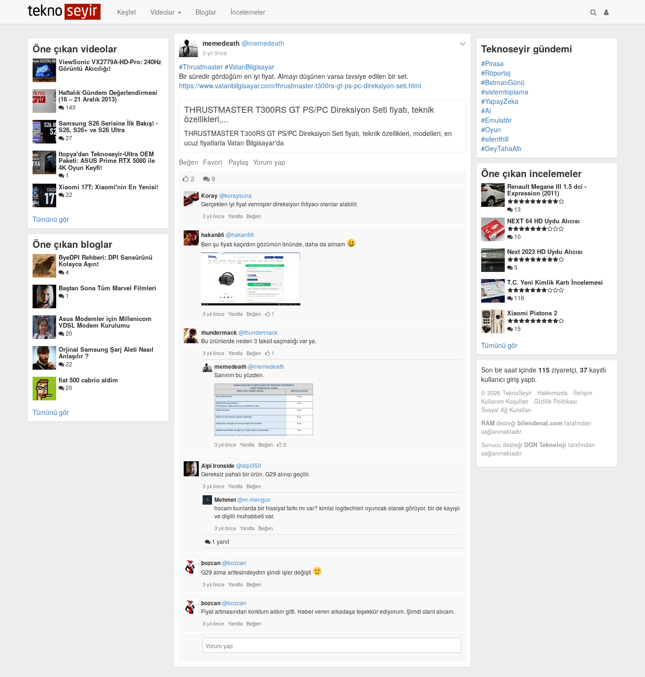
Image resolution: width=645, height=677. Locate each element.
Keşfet (126, 12)
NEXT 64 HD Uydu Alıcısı (543, 220)
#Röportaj (495, 72)
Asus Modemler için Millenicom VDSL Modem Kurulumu (105, 322)
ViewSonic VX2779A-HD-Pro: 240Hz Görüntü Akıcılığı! (110, 65)
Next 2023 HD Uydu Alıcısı (545, 251)
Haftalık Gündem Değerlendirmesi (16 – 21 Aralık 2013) (108, 95)
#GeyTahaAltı (501, 148)
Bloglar (205, 12)
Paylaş (238, 162)
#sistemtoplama (504, 91)
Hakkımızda (552, 393)
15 (517, 328)
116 (518, 298)
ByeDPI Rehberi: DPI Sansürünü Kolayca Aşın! (106, 260)
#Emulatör (496, 120)
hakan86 (227, 234)
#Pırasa (492, 63)
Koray (226, 195)
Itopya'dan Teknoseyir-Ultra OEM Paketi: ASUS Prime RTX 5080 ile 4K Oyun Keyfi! (107, 160)
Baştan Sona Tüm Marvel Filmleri (107, 287)
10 (517, 236)
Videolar (163, 12)
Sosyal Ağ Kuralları (506, 410)
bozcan (223, 563)
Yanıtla (235, 216)
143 (70, 107)
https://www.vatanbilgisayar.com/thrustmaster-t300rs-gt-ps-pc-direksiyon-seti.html (300, 85)
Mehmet (242, 499)
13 (517, 209)
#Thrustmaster (201, 66)
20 (68, 333)
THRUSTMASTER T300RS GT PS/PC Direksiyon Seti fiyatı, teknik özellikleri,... (309, 114)
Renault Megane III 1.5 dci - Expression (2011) (546, 189)
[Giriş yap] (606, 12)
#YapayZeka (499, 101)
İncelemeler (247, 12)
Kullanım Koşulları (504, 401)
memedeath (243, 43)
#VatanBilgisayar (249, 66)
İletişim (582, 393)
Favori (212, 162)
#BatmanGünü (503, 82)
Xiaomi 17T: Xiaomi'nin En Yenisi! (108, 186)
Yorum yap (269, 162)
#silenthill (495, 139)
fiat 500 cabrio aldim (88, 379)
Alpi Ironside (231, 465)
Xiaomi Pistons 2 (532, 312)
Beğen (188, 162)
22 (68, 194)
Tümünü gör (51, 219)
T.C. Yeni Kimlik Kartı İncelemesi (555, 282)
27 (68, 138)
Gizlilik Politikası (555, 401)
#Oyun (491, 129)
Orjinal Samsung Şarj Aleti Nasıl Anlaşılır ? (106, 352)
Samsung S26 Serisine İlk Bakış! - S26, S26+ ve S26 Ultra (108, 126)
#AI (486, 110)
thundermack (239, 332)
